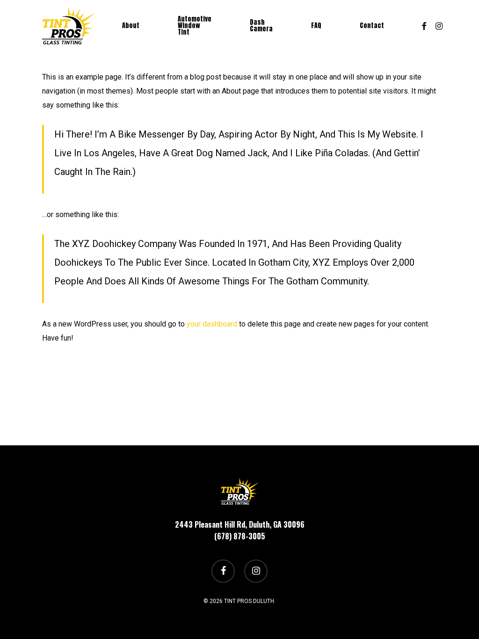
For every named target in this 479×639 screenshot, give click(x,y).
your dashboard (212, 324)
